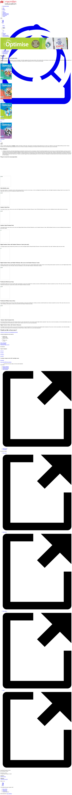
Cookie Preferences (6, 791)
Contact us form (3, 776)
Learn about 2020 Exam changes (5, 362)
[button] (36, 142)
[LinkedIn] (37, 785)
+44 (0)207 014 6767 (4, 779)
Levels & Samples (6, 51)
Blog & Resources (6, 14)
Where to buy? (5, 448)
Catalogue (4, 12)
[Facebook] (37, 21)
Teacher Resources (6, 368)
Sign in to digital (3, 343)
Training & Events (6, 13)
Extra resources (5, 52)
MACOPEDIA (9, 793)
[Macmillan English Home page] (8, 4)
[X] (37, 22)
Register (4, 9)
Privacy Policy (5, 789)
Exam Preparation (5, 35)
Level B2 (2, 356)
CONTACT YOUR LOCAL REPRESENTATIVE (9, 332)
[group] (36, 112)
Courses (4, 34)
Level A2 (2, 350)
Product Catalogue (6, 366)
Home (4, 11)
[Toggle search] (1, 18)
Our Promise (5, 15)
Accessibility (5, 449)
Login (4, 8)
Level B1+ (2, 354)
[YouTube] (37, 20)
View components (3, 342)
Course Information (6, 36)
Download (2, 360)
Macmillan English (6, 6)
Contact (4, 16)
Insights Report (5, 53)
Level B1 (2, 352)
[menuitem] (37, 11)
